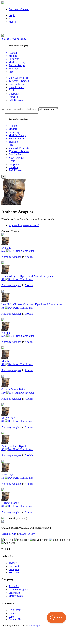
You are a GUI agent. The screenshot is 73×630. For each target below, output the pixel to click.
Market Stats (16, 595)
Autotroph (34, 625)
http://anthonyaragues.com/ (24, 225)
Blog (11, 616)
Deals (12, 90)
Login (12, 15)
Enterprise (14, 592)
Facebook (14, 566)
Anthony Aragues (11, 256)
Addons (29, 256)
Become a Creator (19, 9)
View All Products (19, 77)
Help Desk (15, 609)
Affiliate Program (18, 589)
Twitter (12, 562)
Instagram (14, 569)
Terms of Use (8, 533)
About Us (14, 586)
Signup (12, 21)
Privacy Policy (26, 533)
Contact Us (15, 619)
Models (29, 285)
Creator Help (16, 613)
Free (11, 71)
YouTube (14, 572)
